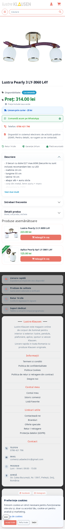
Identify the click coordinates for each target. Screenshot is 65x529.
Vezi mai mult (12, 192)
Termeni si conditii (32, 361)
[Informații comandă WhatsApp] (60, 118)
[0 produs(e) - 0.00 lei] (59, 4)
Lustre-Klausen (32, 321)
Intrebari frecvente (15, 202)
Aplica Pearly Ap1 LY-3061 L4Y (36, 249)
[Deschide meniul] (5, 12)
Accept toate (10, 522)
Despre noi (32, 378)
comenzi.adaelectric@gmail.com (26, 459)
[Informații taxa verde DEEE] (6, 104)
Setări (34, 522)
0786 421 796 (23, 126)
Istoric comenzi (33, 397)
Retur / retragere (32, 428)
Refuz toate (23, 522)
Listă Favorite (32, 401)
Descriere (9, 156)
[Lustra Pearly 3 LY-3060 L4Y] (32, 47)
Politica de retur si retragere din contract (32, 374)
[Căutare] (60, 11)
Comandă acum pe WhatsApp (23, 118)
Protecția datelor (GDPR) (32, 432)
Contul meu (32, 392)
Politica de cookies (13, 516)
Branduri (32, 419)
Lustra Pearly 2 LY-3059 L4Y (35, 228)
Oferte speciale (32, 424)
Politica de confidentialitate (32, 365)
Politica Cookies (32, 369)
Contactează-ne (33, 415)
